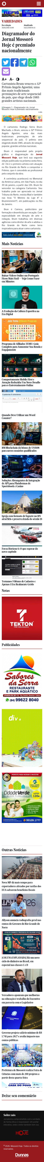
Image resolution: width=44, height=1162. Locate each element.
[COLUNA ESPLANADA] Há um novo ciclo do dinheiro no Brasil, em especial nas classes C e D (21, 961)
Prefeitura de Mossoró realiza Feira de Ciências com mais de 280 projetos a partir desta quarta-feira (22, 1074)
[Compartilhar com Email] (6, 71)
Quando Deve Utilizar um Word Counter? (18, 416)
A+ (4, 79)
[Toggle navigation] (38, 3)
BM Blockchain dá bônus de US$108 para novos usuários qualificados (20, 449)
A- (11, 79)
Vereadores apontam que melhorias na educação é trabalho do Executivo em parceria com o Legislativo (21, 999)
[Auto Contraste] (17, 79)
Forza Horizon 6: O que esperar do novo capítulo (20, 550)
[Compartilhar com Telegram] (23, 62)
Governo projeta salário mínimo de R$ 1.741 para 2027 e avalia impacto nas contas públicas (22, 1036)
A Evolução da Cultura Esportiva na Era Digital (20, 312)
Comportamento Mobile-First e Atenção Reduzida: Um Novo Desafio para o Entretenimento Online (21, 382)
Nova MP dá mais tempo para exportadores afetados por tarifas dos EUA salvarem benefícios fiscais (21, 886)
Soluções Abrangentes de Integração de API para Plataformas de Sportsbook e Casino (21, 483)
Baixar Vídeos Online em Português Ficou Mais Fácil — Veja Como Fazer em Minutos (21, 278)
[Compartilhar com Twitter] (6, 62)
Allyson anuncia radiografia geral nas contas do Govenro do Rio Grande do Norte (21, 924)
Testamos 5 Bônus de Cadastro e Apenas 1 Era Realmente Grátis (19, 583)
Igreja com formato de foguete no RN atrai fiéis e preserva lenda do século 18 (22, 517)
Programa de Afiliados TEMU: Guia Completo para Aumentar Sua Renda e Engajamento (22, 346)
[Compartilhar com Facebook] (15, 62)
